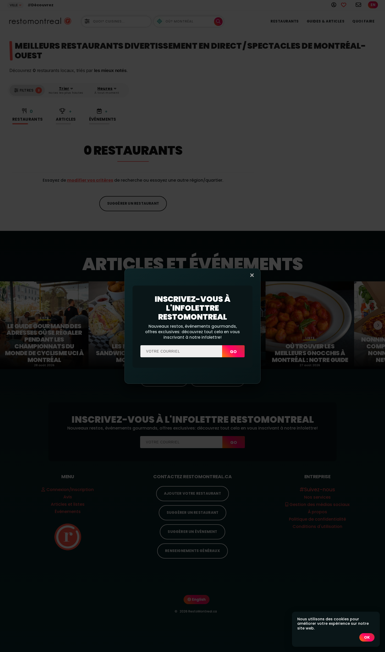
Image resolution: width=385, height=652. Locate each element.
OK (367, 637)
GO (233, 351)
